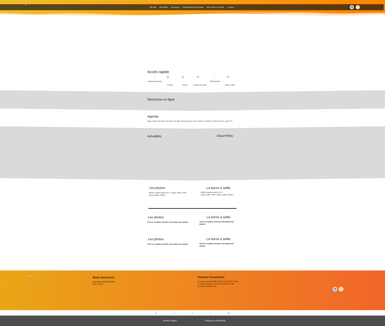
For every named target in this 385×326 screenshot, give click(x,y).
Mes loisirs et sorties (215, 7)
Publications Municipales (193, 7)
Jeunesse (175, 7)
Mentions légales (170, 321)
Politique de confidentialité (215, 321)
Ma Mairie (163, 7)
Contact (230, 7)
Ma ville (153, 7)
